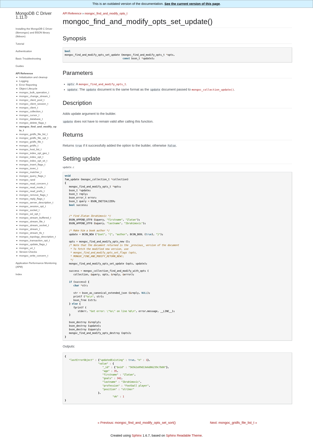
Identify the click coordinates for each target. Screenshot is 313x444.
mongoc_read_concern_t (33, 183)
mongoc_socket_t (29, 210)
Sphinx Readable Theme (184, 435)
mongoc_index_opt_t (31, 156)
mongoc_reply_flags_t (32, 198)
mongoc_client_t (28, 107)
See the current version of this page (192, 4)
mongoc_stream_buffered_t (35, 217)
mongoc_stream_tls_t (31, 232)
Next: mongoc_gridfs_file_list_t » (233, 422)
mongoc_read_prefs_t (32, 191)
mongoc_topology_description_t (37, 236)
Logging (23, 81)
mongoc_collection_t (31, 111)
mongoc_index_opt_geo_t (34, 153)
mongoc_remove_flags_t (33, 194)
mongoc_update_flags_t (33, 244)
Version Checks (28, 251)
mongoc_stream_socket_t (34, 225)
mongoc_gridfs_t (28, 145)
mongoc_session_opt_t (32, 206)
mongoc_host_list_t (30, 149)
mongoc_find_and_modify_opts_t (106, 13)
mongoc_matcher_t (30, 172)
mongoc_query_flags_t (32, 175)
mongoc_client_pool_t (31, 100)
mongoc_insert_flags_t (32, 164)
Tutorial (20, 43)
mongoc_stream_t (29, 229)
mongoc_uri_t (27, 248)
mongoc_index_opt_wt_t (33, 160)
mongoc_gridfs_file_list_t (33, 134)
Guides (20, 66)
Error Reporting (28, 84)
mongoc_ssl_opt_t (29, 213)
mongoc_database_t (31, 119)
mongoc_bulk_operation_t (34, 92)
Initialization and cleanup (33, 77)
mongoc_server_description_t (36, 202)
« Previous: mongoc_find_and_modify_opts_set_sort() (137, 422)
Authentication (24, 51)
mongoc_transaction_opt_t (34, 240)
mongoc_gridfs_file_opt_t (33, 137)
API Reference (72, 13)
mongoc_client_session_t (33, 103)
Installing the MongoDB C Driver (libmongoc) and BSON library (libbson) (34, 32)
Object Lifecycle (28, 88)
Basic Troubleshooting (28, 58)
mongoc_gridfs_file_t (31, 141)
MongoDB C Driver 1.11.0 (34, 15)
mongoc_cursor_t (29, 115)
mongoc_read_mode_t (32, 187)
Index (19, 274)
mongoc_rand (27, 179)
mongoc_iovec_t (28, 168)
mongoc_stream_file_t (32, 221)
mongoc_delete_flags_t (32, 122)
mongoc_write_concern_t (33, 255)
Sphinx (137, 435)
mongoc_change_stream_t (34, 96)
